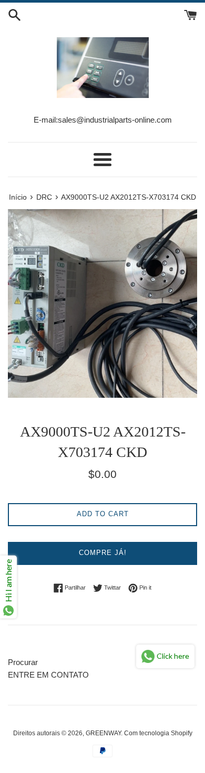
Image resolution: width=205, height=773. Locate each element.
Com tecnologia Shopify (158, 733)
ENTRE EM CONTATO (48, 674)
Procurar (23, 662)
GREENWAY (103, 733)
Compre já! (103, 553)
